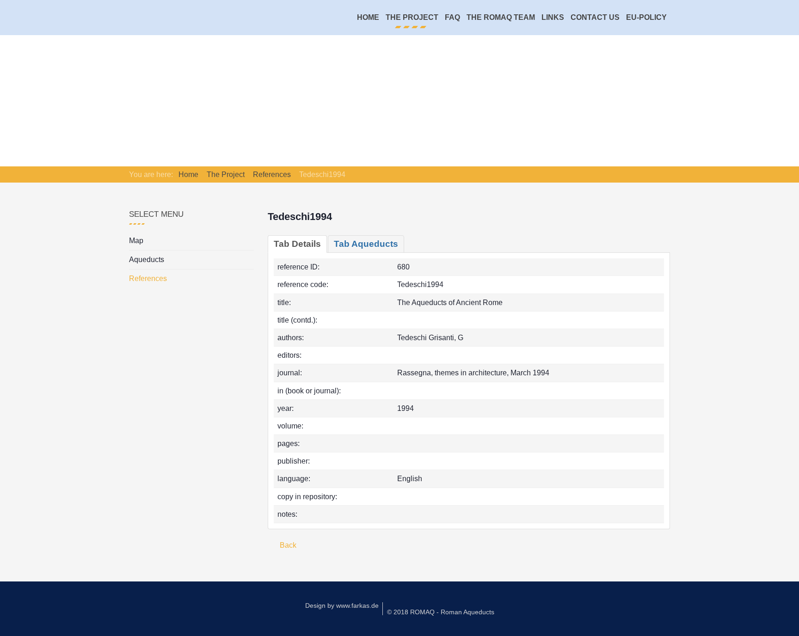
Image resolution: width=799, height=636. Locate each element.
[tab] (297, 244)
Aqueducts (146, 259)
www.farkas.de (357, 605)
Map (136, 241)
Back (287, 545)
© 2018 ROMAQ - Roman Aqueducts (440, 612)
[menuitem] (368, 17)
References (148, 278)
